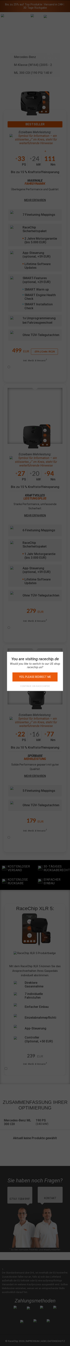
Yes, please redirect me (35, 676)
